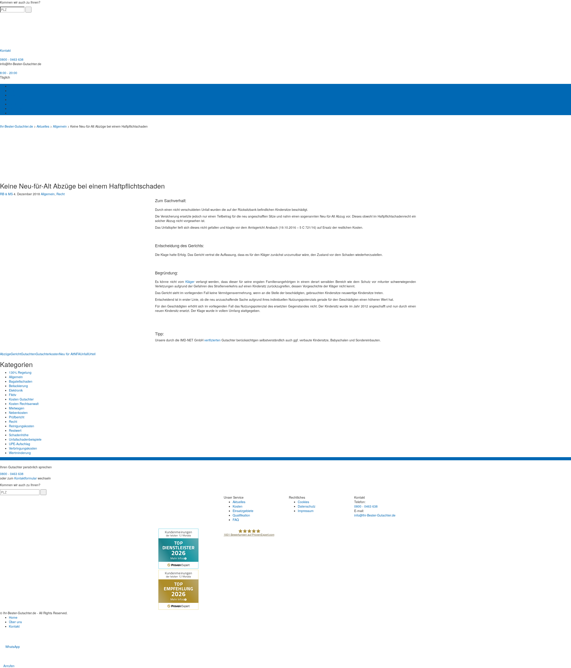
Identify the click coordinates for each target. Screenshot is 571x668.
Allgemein (48, 194)
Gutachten (28, 354)
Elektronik (16, 390)
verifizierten (212, 340)
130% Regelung (20, 372)
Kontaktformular (25, 478)
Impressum (306, 510)
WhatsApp (12, 646)
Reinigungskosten (21, 426)
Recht (60, 194)
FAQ (12, 99)
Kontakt (14, 113)
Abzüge (5, 354)
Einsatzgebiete (19, 95)
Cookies (303, 502)
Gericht (16, 354)
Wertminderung (20, 452)
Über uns (15, 108)
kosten (54, 354)
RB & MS (6, 194)
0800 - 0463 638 (11, 59)
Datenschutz (306, 506)
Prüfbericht (16, 417)
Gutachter (43, 354)
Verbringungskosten (23, 448)
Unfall (84, 354)
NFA (77, 354)
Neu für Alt (66, 354)
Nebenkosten (18, 412)
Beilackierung (18, 386)
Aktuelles (15, 86)
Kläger (189, 281)
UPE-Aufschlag (19, 444)
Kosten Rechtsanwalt (24, 403)
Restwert (15, 430)
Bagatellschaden (20, 381)
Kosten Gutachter (21, 399)
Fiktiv (12, 394)
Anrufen (8, 666)
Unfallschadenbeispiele (25, 439)
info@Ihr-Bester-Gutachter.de (20, 64)
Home (13, 617)
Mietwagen (16, 408)
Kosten (14, 90)
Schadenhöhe (19, 435)
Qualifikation (17, 104)
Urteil (91, 354)
